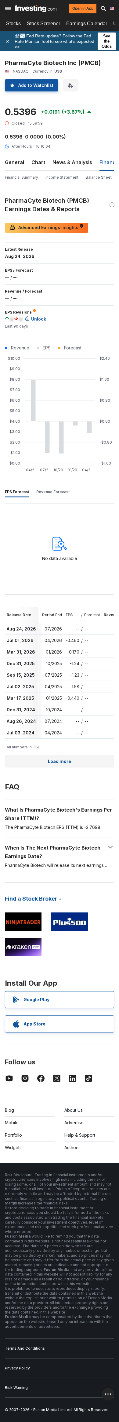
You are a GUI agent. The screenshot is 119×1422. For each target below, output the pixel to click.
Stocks (13, 23)
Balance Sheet (99, 177)
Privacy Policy (17, 1368)
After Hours (22, 146)
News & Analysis (72, 162)
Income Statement (61, 177)
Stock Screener (43, 23)
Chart (38, 162)
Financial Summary (21, 177)
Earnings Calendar (86, 23)
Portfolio (13, 1135)
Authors (72, 1147)
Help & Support (79, 1135)
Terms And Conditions (25, 1348)
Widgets (13, 1147)
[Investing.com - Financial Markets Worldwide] (35, 8)
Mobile (12, 1122)
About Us (73, 1110)
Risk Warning (16, 1387)
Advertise (74, 1122)
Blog (9, 1110)
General (14, 162)
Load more (59, 761)
